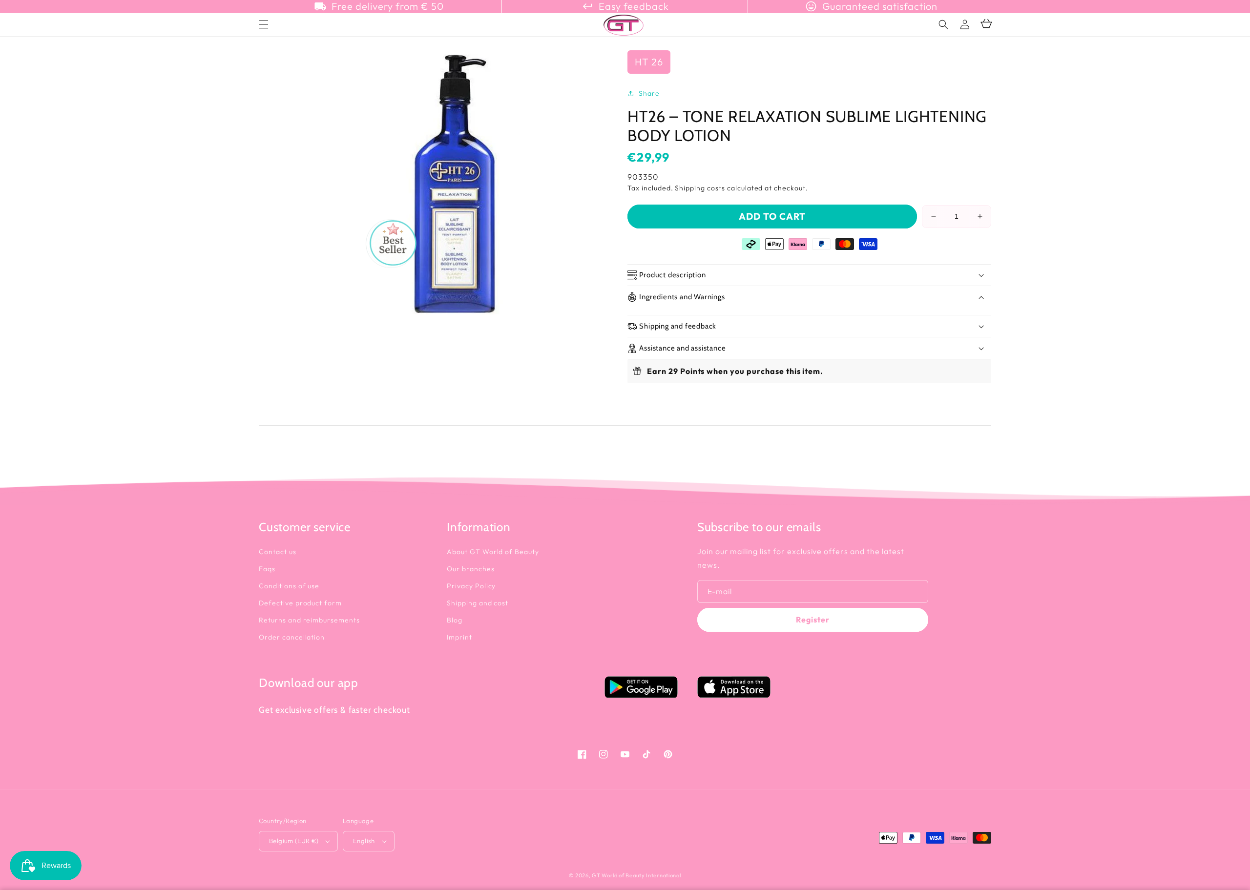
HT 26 (649, 62)
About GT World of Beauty (493, 551)
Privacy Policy (471, 585)
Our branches (471, 568)
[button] (943, 24)
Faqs (267, 568)
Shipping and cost (477, 603)
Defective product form (300, 603)
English (364, 841)
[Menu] (263, 24)
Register (813, 619)
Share (649, 93)
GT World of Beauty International (636, 875)
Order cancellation (292, 637)
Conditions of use (289, 585)
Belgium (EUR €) (293, 841)
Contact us (277, 551)
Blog (454, 620)
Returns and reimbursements (309, 620)
